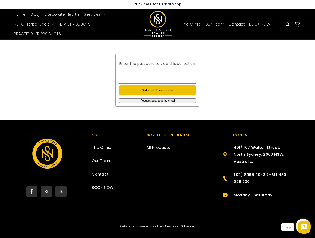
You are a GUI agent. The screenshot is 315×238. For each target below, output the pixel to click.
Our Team (214, 24)
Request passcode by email (157, 100)
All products (158, 147)
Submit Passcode (157, 90)
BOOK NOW (259, 24)
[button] (93, 14)
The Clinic (191, 24)
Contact (236, 24)
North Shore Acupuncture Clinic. (146, 225)
